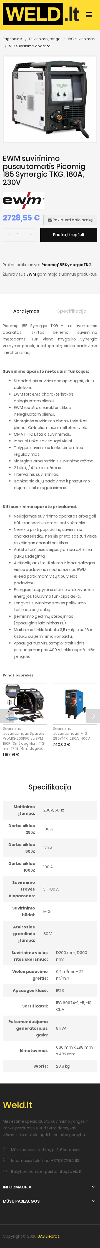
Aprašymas (26, 311)
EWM (31, 274)
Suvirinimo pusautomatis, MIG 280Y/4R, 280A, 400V (71, 733)
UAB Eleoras (49, 1236)
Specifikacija (71, 311)
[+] (31, 235)
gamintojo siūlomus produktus (67, 274)
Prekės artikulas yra (22, 265)
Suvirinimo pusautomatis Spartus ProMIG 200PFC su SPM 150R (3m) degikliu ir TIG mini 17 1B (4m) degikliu (23, 738)
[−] (8, 235)
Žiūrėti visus (14, 274)
